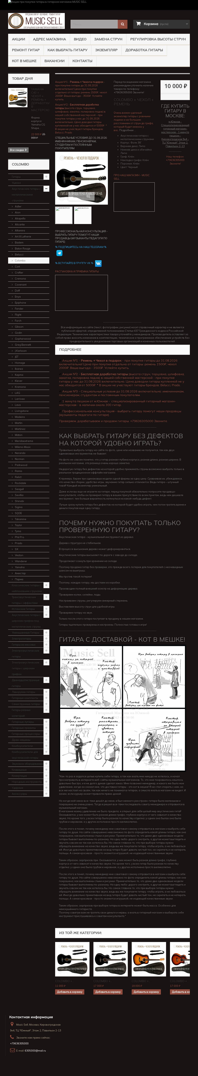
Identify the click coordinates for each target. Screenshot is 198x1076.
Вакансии (54, 61)
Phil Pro (19, 537)
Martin (18, 422)
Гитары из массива (23, 644)
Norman (19, 459)
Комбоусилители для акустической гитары (25, 754)
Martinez (19, 428)
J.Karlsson (20, 350)
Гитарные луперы (23, 721)
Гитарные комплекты (25, 697)
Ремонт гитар (26, 50)
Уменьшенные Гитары (25, 632)
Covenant (20, 284)
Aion (17, 212)
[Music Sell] (36, 21)
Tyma (17, 531)
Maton (18, 434)
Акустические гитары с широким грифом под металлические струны (26, 620)
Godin (18, 332)
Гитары (16, 176)
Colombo (20, 260)
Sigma (18, 507)
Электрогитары (21, 638)
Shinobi (19, 501)
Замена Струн (108, 39)
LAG (17, 392)
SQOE (18, 513)
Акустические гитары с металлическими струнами (26, 194)
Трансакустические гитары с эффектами (25, 600)
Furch (17, 320)
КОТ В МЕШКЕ (24, 61)
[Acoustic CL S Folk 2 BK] (63, 215)
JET (16, 356)
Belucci (18, 254)
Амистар (20, 573)
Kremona (20, 386)
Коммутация (19, 775)
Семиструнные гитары (26, 704)
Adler (17, 206)
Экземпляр (106, 50)
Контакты (82, 61)
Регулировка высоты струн (158, 39)
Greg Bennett (22, 344)
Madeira (19, 416)
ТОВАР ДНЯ (22, 78)
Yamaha (19, 567)
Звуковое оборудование (27, 763)
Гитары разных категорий (21, 712)
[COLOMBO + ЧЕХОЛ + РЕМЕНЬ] (72, 959)
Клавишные (19, 769)
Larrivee (19, 398)
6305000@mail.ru (35, 1050)
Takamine (20, 519)
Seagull (19, 489)
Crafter (18, 272)
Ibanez (18, 368)
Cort (17, 266)
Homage (19, 362)
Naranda (19, 452)
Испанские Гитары (23, 608)
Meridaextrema (23, 440)
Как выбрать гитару (67, 50)
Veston (18, 555)
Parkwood (20, 465)
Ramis (18, 471)
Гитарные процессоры (26, 733)
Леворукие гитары (23, 691)
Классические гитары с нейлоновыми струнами (27, 588)
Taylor (18, 525)
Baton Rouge (22, 248)
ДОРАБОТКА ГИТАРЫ (144, 50)
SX (16, 549)
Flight (17, 314)
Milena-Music (22, 446)
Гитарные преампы (24, 727)
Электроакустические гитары (25, 653)
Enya (17, 296)
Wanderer (20, 561)
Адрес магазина (49, 39)
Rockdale (20, 483)
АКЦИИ (18, 39)
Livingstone (21, 410)
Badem (18, 242)
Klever (18, 380)
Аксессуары (19, 793)
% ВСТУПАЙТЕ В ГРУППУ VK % (74, 263)
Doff (17, 290)
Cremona (20, 278)
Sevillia (18, 495)
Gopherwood (22, 338)
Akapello (20, 218)
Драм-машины (21, 739)
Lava (17, 404)
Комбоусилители (22, 745)
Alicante (19, 224)
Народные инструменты (27, 781)
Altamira (19, 230)
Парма (18, 579)
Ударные (17, 787)
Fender (18, 308)
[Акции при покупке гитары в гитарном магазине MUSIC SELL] (99, 5)
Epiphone (20, 302)
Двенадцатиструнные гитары (25, 683)
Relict (17, 477)
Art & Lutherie (22, 236)
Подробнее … (127, 130)
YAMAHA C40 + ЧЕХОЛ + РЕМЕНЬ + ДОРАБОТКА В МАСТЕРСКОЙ (41, 99)
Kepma (18, 374)
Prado (18, 543)
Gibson (18, 326)
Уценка (16, 182)
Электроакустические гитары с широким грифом (25, 668)
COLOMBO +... (64, 981)
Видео (80, 39)
